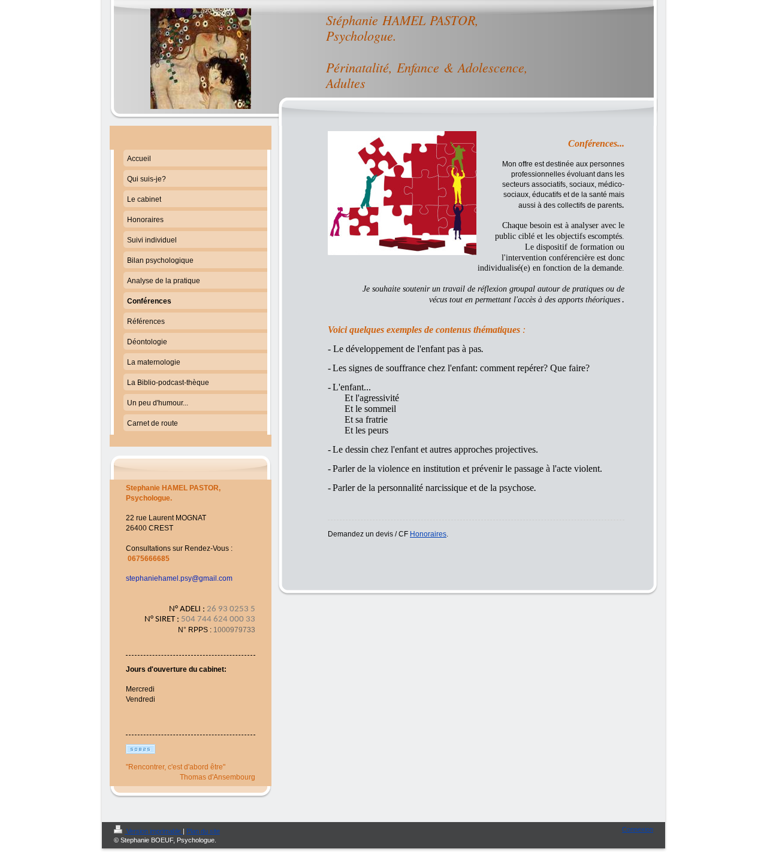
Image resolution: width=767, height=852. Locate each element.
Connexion (637, 829)
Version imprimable (154, 831)
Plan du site (203, 831)
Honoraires (428, 534)
